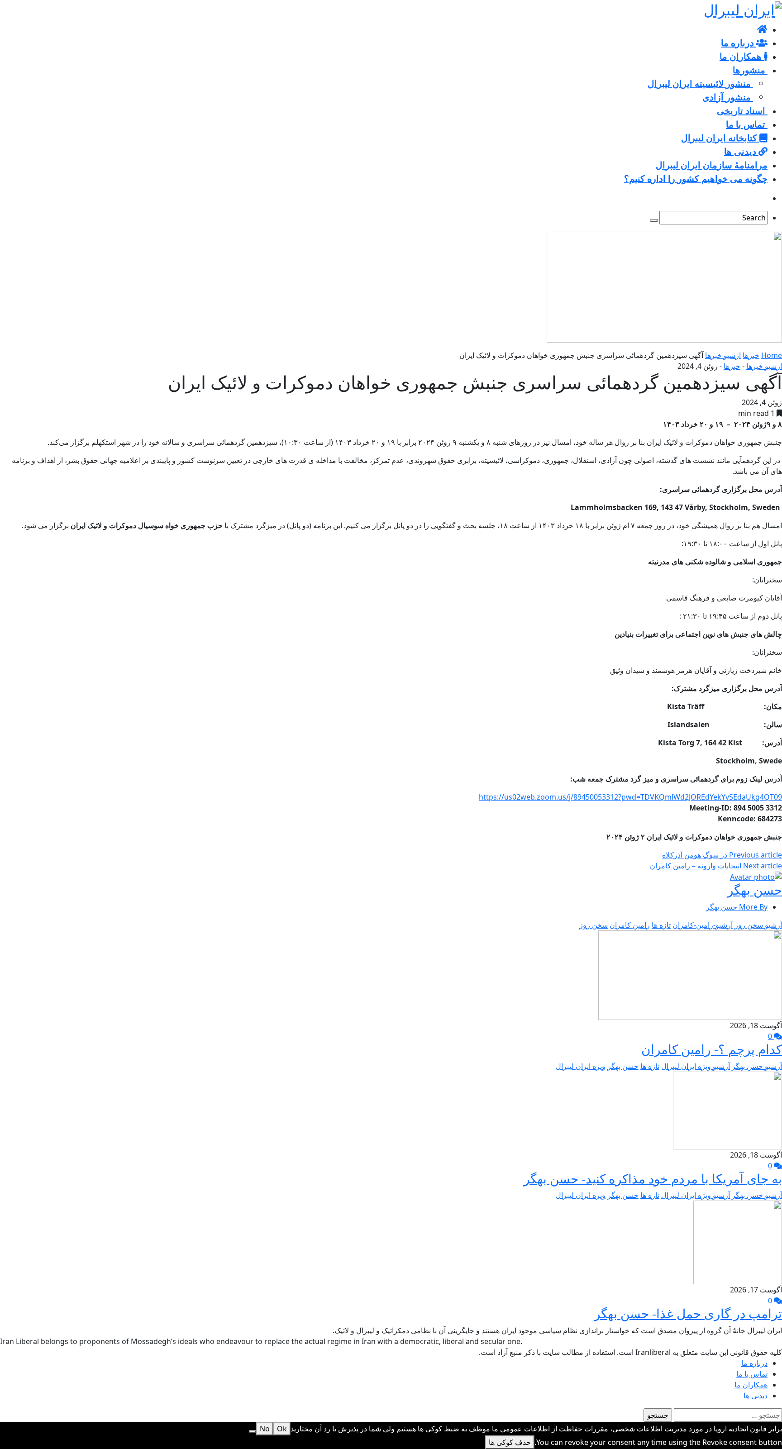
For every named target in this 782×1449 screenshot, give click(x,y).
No (265, 1429)
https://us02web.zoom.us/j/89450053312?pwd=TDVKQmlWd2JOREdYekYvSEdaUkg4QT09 (630, 797)
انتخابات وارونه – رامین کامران (716, 866)
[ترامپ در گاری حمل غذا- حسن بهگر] (737, 1242)
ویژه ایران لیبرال (581, 1066)
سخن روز (593, 925)
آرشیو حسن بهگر (757, 1066)
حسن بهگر (754, 889)
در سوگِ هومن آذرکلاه (722, 855)
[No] (252, 1431)
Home (771, 355)
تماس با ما (752, 1374)
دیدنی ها (756, 1396)
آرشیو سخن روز (758, 925)
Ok (282, 1429)
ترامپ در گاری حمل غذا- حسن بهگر (688, 1313)
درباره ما (754, 1363)
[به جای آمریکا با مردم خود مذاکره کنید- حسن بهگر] (727, 1110)
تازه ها (661, 925)
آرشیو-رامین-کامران (702, 925)
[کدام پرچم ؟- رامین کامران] (690, 974)
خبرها (751, 355)
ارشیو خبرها (723, 355)
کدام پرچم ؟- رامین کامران (711, 1049)
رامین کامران (630, 925)
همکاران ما (751, 1385)
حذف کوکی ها (510, 1442)
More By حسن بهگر (737, 907)
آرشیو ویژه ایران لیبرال (695, 1066)
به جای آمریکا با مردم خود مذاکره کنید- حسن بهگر (653, 1178)
